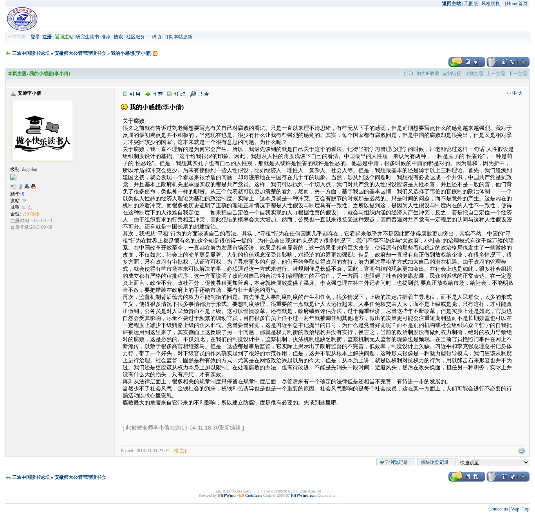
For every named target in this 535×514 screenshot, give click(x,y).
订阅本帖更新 (178, 37)
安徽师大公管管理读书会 (80, 53)
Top (526, 509)
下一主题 (517, 73)
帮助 (156, 37)
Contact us (498, 509)
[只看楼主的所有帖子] (199, 93)
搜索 (118, 37)
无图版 (471, 3)
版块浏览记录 (435, 462)
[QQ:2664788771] (33, 188)
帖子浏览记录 (394, 462)
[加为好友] (27, 186)
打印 (408, 73)
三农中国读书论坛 (31, 53)
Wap (515, 509)
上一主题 (495, 73)
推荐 (105, 37)
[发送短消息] (21, 186)
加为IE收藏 (427, 73)
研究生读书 (87, 37)
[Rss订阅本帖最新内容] (155, 53)
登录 (35, 37)
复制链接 (452, 73)
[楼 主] (179, 450)
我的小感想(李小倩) (131, 53)
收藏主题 (474, 73)
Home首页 (517, 3)
